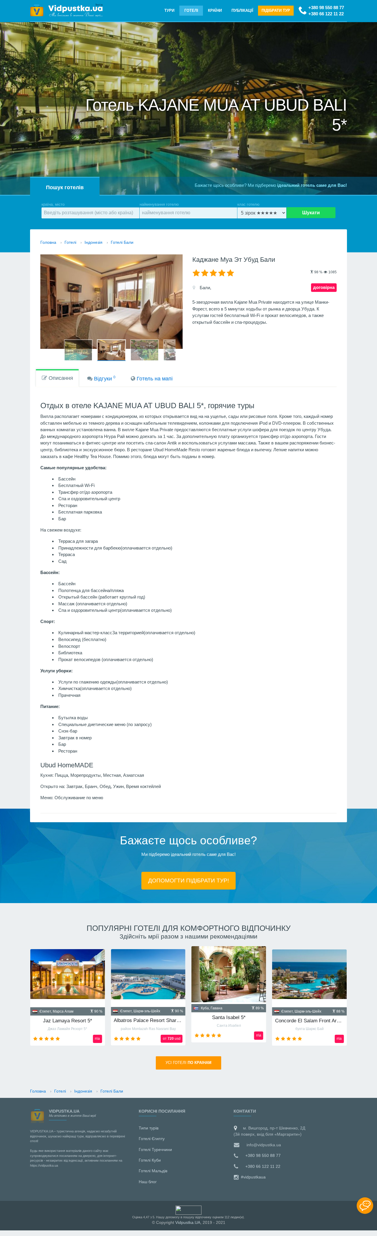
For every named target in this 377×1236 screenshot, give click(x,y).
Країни (215, 10)
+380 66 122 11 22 (326, 13)
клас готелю (248, 204)
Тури (169, 10)
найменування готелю (159, 204)
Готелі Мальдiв (153, 1170)
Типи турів (148, 1128)
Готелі (191, 10)
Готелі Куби (150, 1160)
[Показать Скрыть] (365, 1205)
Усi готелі (188, 1063)
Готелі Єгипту (152, 1138)
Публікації (242, 10)
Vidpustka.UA (187, 1222)
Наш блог (148, 1181)
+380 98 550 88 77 (326, 7)
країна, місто (53, 204)
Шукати (311, 212)
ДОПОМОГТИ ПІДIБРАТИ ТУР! (188, 880)
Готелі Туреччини (155, 1149)
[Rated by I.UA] (188, 1209)
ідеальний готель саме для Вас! (312, 185)
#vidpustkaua (253, 1177)
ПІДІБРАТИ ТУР (276, 10)
